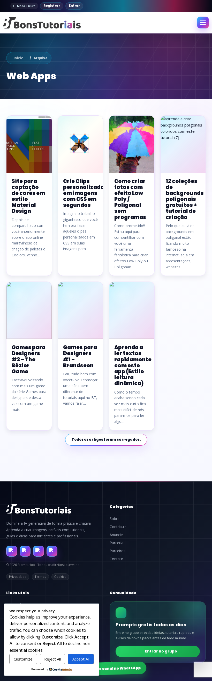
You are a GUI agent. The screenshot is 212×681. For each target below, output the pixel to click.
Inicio (19, 58)
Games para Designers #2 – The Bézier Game (29, 359)
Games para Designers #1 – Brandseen (80, 356)
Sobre (114, 518)
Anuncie (116, 534)
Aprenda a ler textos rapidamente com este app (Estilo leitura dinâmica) (133, 365)
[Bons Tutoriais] (42, 23)
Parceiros (117, 551)
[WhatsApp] (38, 551)
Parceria (116, 542)
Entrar (74, 6)
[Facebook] (11, 551)
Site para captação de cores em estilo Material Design (28, 196)
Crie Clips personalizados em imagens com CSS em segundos (85, 193)
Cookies (60, 576)
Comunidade (123, 592)
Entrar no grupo (161, 651)
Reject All (52, 659)
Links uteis (17, 592)
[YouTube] (52, 551)
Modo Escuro (26, 6)
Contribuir (118, 526)
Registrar (51, 6)
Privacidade (17, 576)
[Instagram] (25, 551)
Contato (116, 559)
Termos (40, 576)
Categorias (121, 506)
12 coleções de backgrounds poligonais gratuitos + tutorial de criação (185, 199)
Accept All (80, 659)
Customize (23, 659)
